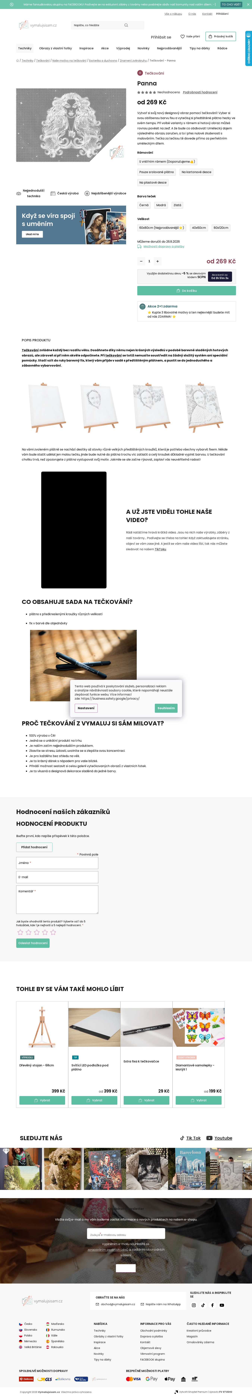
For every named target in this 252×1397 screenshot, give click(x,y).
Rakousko (57, 1347)
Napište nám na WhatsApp (163, 1304)
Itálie (54, 1335)
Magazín (192, 1336)
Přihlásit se (161, 37)
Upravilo (220, 1391)
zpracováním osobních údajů (108, 1250)
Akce (97, 1348)
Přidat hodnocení (34, 847)
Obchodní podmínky (153, 1331)
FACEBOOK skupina (152, 1359)
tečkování (113, 355)
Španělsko (57, 1341)
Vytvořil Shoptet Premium (193, 1391)
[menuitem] (24, 48)
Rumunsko (58, 1330)
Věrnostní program (152, 1354)
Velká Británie (33, 1347)
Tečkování (30, 350)
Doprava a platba (151, 1336)
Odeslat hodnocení (33, 943)
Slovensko (30, 1330)
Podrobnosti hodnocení (200, 92)
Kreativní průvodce (199, 1331)
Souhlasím (166, 708)
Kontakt (207, 14)
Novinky (99, 1354)
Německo (30, 1341)
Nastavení (86, 708)
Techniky (100, 1331)
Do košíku (189, 291)
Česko (28, 1324)
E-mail (23, 877)
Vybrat (45, 1100)
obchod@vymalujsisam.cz (118, 1304)
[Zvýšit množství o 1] (158, 261)
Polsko (28, 1335)
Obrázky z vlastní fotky (108, 1336)
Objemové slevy (150, 1348)
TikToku (160, 549)
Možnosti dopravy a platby (164, 246)
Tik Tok (193, 1138)
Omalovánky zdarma (200, 1342)
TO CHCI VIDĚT (231, 4)
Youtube (223, 1138)
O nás (192, 14)
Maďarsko (57, 1324)
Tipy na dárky (102, 1359)
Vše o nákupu (173, 14)
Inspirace (100, 1342)
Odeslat (126, 1268)
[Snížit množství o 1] (141, 261)
